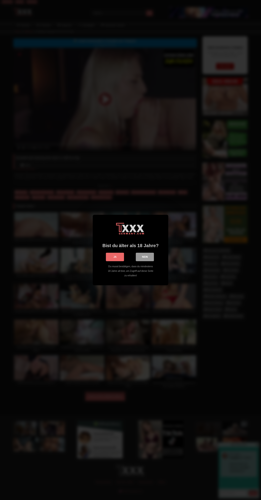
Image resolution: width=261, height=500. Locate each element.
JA (115, 257)
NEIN (145, 257)
